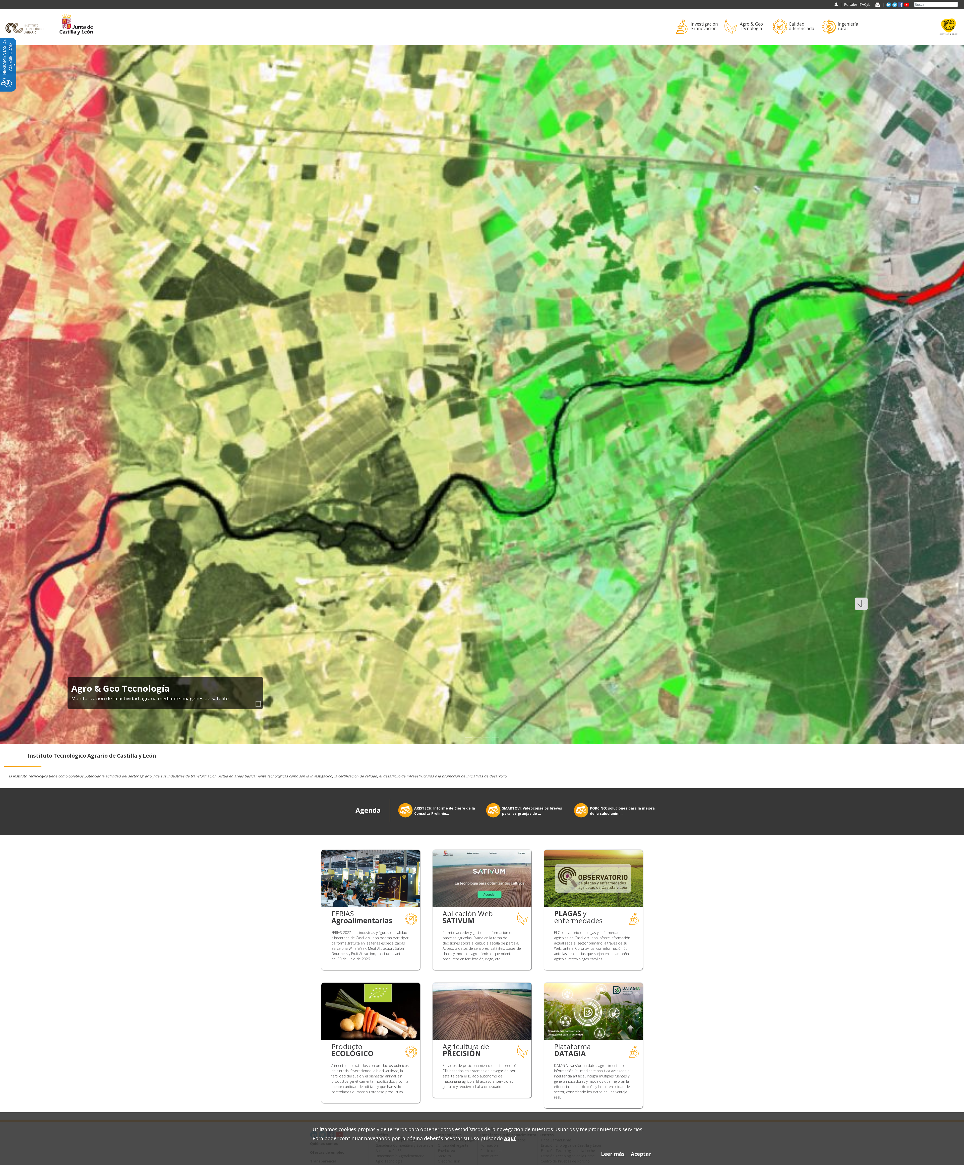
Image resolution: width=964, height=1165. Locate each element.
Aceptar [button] (641, 1153)
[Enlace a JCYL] (76, 23)
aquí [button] (510, 1138)
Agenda (368, 810)
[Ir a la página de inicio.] (26, 23)
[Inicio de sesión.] (836, 4)
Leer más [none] (613, 1153)
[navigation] (857, 4)
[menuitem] (696, 28)
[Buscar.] (955, 4)
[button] (16, 395)
